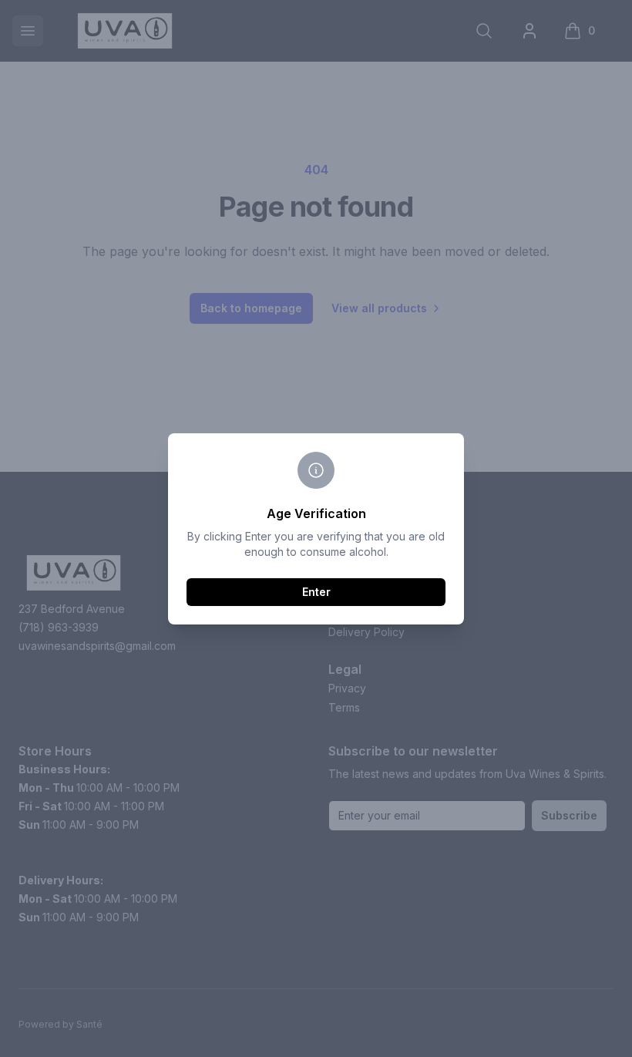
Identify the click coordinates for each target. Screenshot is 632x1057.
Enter (316, 591)
